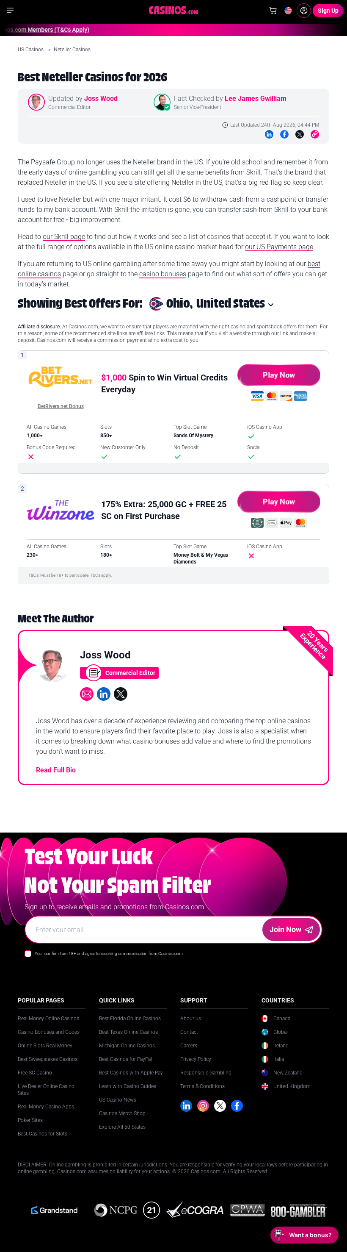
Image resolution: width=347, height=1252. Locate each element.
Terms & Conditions (202, 1086)
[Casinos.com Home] (174, 10)
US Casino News (117, 1100)
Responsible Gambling (205, 1073)
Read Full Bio (56, 770)
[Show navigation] (10, 10)
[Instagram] (203, 1106)
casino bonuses (162, 274)
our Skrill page (64, 237)
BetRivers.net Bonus (61, 406)
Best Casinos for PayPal (125, 1059)
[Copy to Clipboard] (315, 134)
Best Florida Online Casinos (130, 1019)
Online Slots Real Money (45, 1046)
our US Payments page (279, 247)
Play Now (279, 374)
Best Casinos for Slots (42, 1134)
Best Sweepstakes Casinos (47, 1059)
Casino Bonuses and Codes (49, 1032)
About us (190, 1019)
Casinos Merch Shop (122, 1113)
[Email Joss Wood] (87, 694)
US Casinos (31, 50)
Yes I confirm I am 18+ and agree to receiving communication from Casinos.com (109, 953)
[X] (220, 1106)
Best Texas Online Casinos (128, 1032)
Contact (189, 1032)
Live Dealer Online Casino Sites (46, 1089)
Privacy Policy (195, 1059)
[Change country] (288, 10)
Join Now (285, 929)
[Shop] (273, 10)
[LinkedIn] (269, 134)
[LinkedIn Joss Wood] (103, 694)
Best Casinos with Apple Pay (131, 1073)
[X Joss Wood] (120, 694)
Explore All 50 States (122, 1127)
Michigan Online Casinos (127, 1046)
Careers (188, 1046)
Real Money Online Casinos (48, 1019)
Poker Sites (30, 1120)
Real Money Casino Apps (46, 1107)
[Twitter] (299, 134)
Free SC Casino (35, 1073)
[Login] (304, 10)
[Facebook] (284, 134)
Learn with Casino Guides (127, 1086)
